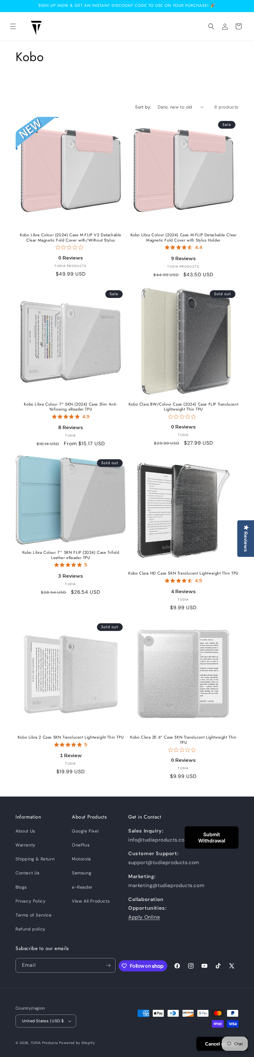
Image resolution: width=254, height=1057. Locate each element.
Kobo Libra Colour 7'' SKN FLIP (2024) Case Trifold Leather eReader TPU (70, 555)
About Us (25, 831)
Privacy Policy (30, 901)
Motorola (81, 859)
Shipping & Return (35, 859)
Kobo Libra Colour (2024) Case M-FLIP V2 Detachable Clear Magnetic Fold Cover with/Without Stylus (70, 238)
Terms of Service (33, 915)
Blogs (21, 887)
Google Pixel (85, 831)
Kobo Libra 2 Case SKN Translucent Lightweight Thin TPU (71, 737)
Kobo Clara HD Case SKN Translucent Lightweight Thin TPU (183, 573)
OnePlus (81, 845)
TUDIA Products (44, 1043)
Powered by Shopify (77, 1043)
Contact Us (27, 873)
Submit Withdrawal (211, 837)
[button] (13, 26)
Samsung (81, 873)
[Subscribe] (108, 965)
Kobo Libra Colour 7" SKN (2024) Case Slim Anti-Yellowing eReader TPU (70, 407)
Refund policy (30, 929)
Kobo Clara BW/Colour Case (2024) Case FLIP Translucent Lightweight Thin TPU (183, 407)
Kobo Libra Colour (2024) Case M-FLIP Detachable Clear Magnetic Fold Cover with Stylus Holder (183, 238)
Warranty (25, 845)
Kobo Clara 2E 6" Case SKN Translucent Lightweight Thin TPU (183, 740)
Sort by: (143, 107)
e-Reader (82, 887)
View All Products (91, 901)
